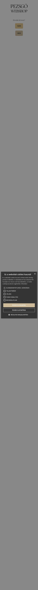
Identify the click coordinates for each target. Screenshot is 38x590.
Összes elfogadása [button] (19, 305)
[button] (19, 315)
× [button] (35, 274)
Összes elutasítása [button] (19, 310)
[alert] (19, 295)
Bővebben (24, 284)
